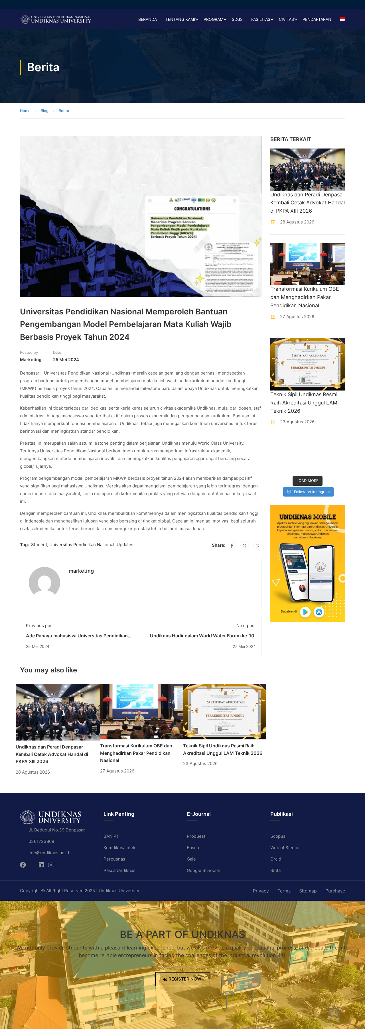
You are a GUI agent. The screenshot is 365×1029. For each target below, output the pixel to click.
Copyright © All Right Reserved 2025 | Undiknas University (79, 890)
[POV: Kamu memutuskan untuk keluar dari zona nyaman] (317, 442)
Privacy (261, 891)
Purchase (335, 891)
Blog (44, 110)
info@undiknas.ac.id (49, 852)
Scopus (277, 836)
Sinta (275, 870)
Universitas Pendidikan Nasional (81, 544)
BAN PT (111, 836)
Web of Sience (284, 847)
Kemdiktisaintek (119, 847)
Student (39, 544)
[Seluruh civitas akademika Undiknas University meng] (278, 466)
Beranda (147, 19)
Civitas (286, 19)
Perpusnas (114, 859)
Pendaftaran (317, 19)
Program (213, 19)
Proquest (196, 836)
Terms (284, 891)
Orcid (275, 859)
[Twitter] (244, 545)
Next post (246, 625)
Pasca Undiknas (119, 870)
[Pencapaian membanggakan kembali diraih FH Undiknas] (298, 466)
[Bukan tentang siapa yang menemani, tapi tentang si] (278, 454)
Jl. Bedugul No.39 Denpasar (57, 830)
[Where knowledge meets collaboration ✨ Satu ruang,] (278, 442)
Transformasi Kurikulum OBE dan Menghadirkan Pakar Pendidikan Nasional (136, 753)
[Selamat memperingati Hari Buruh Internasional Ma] (317, 466)
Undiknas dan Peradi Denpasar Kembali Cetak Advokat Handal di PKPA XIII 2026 (52, 754)
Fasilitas (260, 19)
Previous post (40, 625)
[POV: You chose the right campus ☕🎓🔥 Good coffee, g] (336, 454)
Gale (191, 859)
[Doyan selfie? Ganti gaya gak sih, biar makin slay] (336, 442)
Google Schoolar (203, 870)
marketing (30, 359)
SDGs (237, 19)
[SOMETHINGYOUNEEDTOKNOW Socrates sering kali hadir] (298, 454)
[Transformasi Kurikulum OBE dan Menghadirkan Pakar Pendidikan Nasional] (141, 711)
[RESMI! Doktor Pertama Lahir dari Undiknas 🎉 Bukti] (298, 442)
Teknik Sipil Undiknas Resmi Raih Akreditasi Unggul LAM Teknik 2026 (303, 402)
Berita (64, 110)
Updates (125, 544)
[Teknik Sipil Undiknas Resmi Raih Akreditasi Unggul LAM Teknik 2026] (224, 711)
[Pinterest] (257, 545)
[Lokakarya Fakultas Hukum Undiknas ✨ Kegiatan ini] (317, 454)
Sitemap (308, 891)
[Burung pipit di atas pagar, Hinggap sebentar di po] (336, 466)
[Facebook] (232, 545)
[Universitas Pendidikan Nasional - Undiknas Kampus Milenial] (55, 19)
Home (25, 110)
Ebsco (193, 847)
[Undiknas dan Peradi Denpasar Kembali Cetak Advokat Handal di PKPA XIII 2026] (58, 712)
